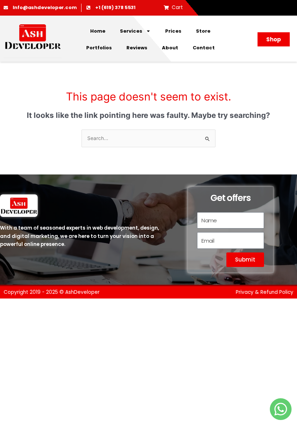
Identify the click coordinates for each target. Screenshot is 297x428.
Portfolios (99, 47)
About (170, 47)
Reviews (136, 47)
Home (97, 31)
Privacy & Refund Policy (264, 292)
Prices (173, 31)
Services (131, 31)
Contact (204, 47)
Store (203, 31)
